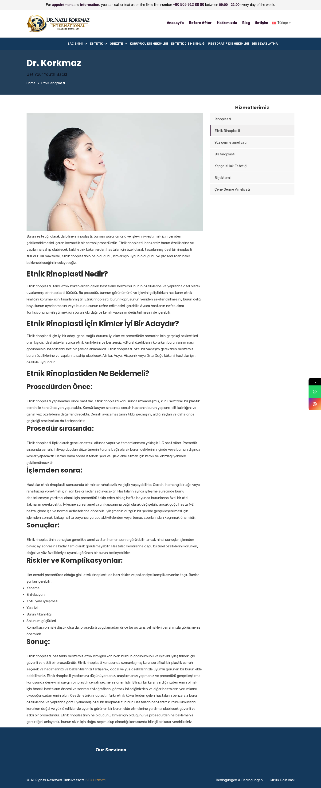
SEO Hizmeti (96, 780)
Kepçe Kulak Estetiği (231, 166)
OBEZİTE (116, 43)
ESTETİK (96, 43)
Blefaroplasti (225, 154)
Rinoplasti (223, 119)
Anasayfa (175, 23)
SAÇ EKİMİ (75, 43)
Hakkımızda (227, 23)
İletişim (261, 23)
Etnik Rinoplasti (227, 131)
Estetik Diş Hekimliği (188, 43)
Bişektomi (223, 178)
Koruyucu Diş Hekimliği (149, 43)
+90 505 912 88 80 (188, 5)
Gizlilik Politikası (282, 780)
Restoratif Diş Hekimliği (228, 43)
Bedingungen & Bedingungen (239, 780)
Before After (200, 23)
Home (31, 83)
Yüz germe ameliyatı (231, 142)
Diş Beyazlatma (265, 43)
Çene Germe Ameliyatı (232, 189)
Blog (246, 23)
